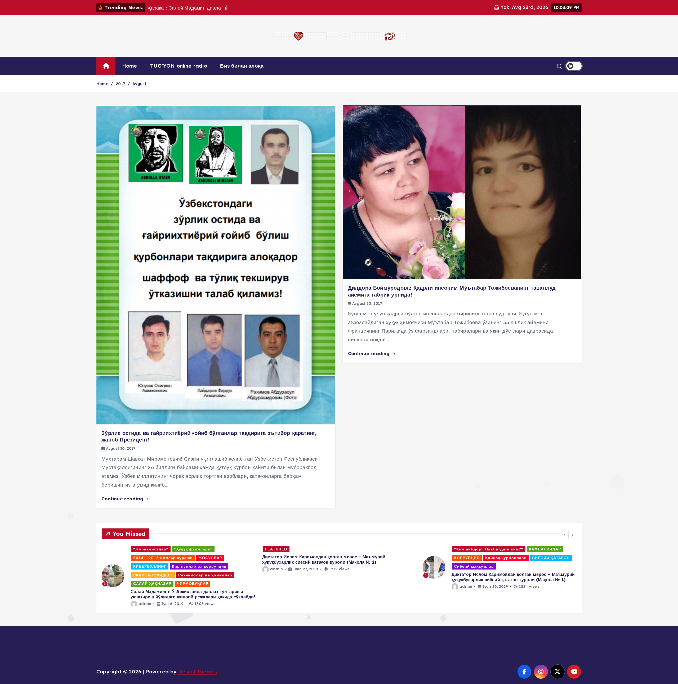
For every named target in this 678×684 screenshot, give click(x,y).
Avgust (139, 83)
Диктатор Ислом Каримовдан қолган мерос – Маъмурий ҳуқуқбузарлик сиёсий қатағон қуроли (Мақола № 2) (163, 559)
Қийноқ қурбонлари (345, 557)
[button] (565, 535)
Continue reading (123, 498)
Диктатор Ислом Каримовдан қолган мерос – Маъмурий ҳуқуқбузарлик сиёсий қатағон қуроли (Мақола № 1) (352, 577)
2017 (120, 83)
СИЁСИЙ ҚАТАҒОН (390, 557)
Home (129, 66)
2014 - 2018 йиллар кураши (540, 549)
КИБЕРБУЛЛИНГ (471, 557)
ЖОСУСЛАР (437, 557)
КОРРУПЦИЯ (306, 557)
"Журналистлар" (443, 549)
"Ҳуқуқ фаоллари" (485, 549)
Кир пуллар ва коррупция (520, 557)
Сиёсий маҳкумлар (313, 566)
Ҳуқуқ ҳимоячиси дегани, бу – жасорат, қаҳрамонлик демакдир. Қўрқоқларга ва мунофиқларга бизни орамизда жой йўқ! (492, 577)
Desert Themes (197, 671)
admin (116, 569)
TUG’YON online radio (178, 66)
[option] (179, 558)
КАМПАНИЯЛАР (384, 549)
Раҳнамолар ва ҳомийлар (452, 566)
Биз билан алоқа (242, 66)
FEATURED (115, 549)
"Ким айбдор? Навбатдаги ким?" (328, 549)
